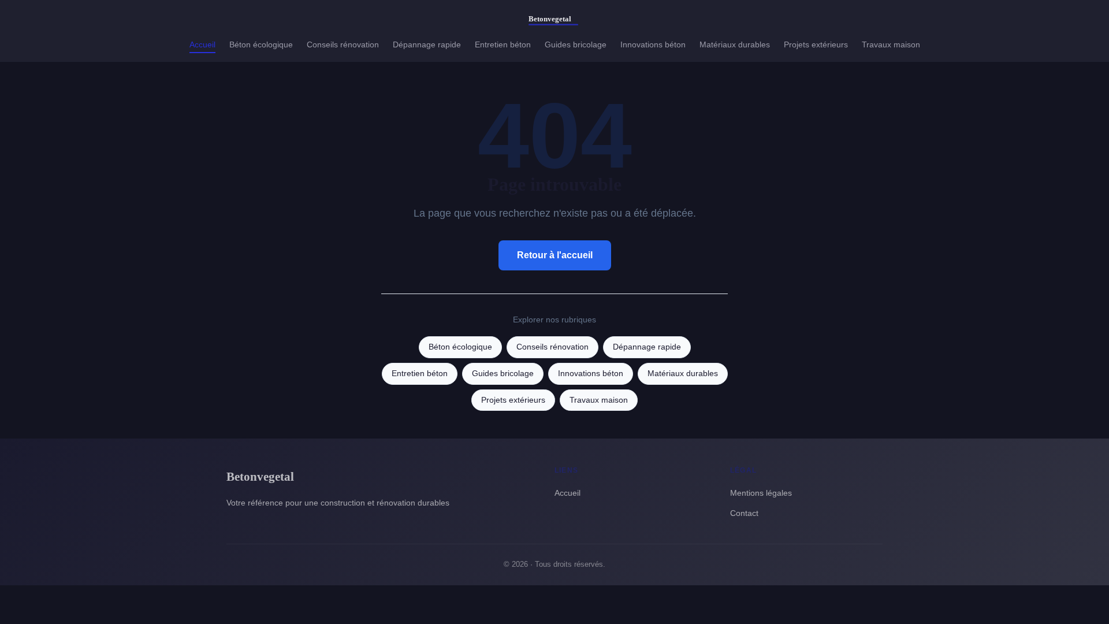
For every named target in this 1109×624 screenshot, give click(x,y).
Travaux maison (891, 44)
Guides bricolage (575, 44)
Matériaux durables (734, 44)
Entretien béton (503, 44)
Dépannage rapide (427, 44)
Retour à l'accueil (555, 255)
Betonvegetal (260, 476)
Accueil (202, 44)
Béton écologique (261, 44)
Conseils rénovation (343, 44)
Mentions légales (761, 492)
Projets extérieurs (816, 44)
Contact (744, 513)
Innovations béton (653, 44)
